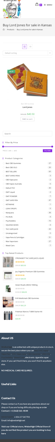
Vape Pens (6, 354)
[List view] (30, 46)
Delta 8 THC (10, 188)
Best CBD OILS (11, 167)
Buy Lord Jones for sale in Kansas (30, 29)
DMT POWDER (11, 196)
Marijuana (10, 212)
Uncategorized (11, 233)
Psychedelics (11, 221)
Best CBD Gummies (27, 104)
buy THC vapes (41, 350)
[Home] (4, 29)
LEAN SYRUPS (11, 208)
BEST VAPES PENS (13, 175)
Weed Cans (10, 245)
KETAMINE (10, 204)
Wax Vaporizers (12, 241)
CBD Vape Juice (11, 179)
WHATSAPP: (7, 417)
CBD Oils (46, 354)
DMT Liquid (10, 192)
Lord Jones (27, 107)
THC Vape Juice (19, 354)
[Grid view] (24, 46)
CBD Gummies (34, 354)
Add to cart (27, 119)
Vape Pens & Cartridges (15, 237)
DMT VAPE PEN (12, 200)
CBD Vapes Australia (14, 184)
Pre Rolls (9, 217)
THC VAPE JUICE (12, 229)
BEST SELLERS (11, 171)
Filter (47, 151)
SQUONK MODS (12, 225)
